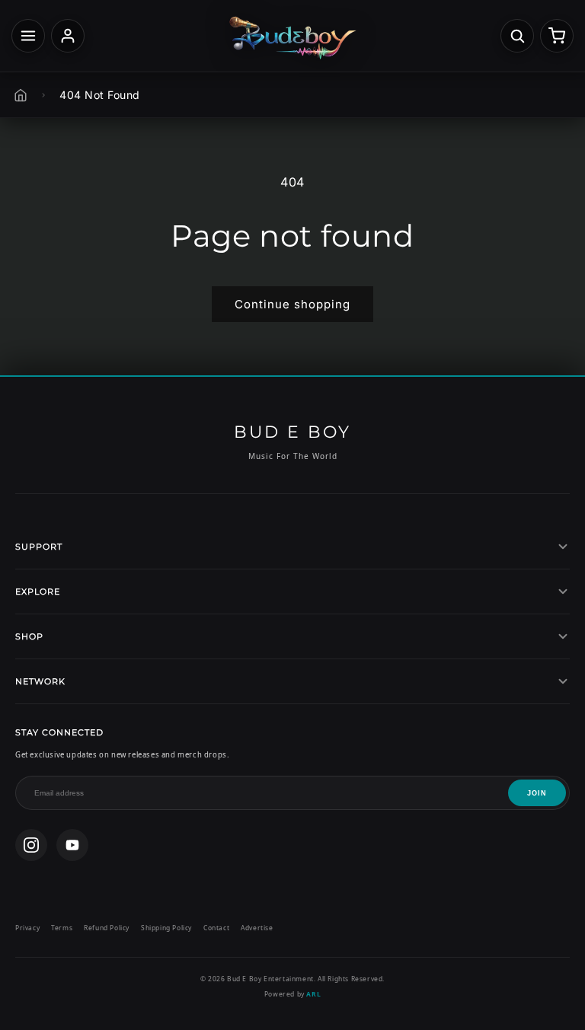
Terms (61, 927)
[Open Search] (517, 36)
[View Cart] (557, 36)
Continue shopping (292, 304)
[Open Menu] (28, 36)
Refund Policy (106, 927)
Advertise (257, 927)
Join (537, 793)
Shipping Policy (166, 927)
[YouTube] (72, 845)
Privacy (27, 927)
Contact (216, 927)
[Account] (68, 36)
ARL (313, 994)
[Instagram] (31, 845)
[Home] (21, 95)
